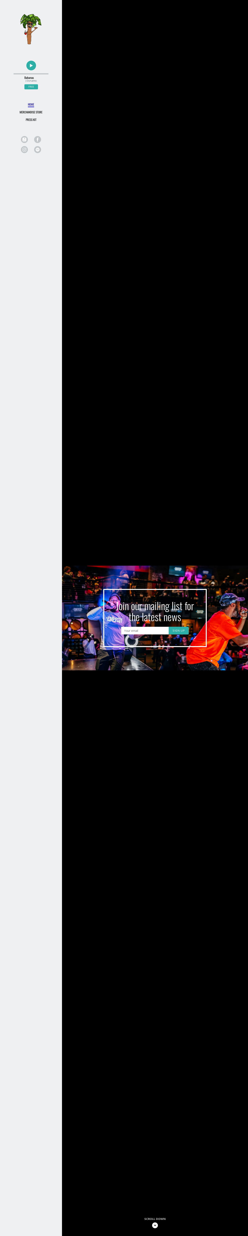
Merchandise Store (31, 112)
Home (31, 104)
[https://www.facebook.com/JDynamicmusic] (37, 139)
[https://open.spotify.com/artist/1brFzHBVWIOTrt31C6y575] (37, 149)
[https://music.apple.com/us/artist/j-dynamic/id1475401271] (24, 139)
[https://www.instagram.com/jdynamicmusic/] (24, 149)
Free (31, 86)
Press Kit (31, 119)
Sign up (179, 630)
